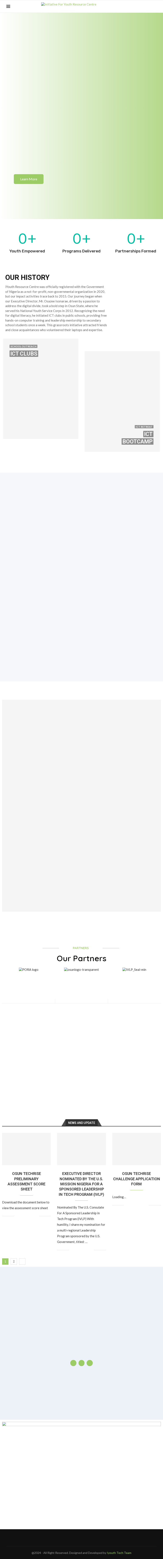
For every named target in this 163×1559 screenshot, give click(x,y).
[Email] (148, 6)
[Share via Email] (36, 1216)
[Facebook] (134, 6)
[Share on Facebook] (22, 1216)
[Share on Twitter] (27, 1216)
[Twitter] (139, 6)
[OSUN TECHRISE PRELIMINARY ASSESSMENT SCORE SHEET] (26, 1149)
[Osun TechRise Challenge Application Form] (136, 1149)
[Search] (154, 6)
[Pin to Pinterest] (31, 1216)
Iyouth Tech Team (119, 1553)
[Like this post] (17, 1216)
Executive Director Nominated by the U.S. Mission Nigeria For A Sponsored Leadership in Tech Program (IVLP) (81, 1183)
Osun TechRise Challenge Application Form (136, 1178)
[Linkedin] (143, 6)
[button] (6, 969)
